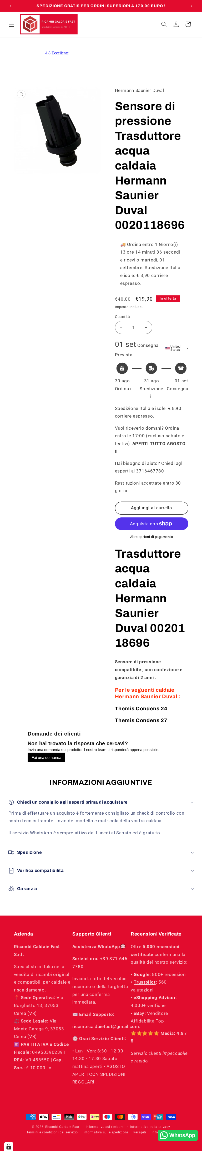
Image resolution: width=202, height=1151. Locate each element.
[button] (12, 24)
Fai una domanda (46, 757)
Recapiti (139, 1132)
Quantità (122, 317)
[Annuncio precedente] (10, 6)
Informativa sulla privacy (150, 1127)
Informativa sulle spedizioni (105, 1132)
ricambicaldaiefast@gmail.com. (106, 1026)
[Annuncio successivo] (191, 6)
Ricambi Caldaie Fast (62, 1127)
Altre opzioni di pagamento (151, 537)
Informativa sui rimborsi (105, 1127)
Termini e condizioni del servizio (52, 1132)
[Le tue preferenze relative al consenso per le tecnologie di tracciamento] (8, 1146)
